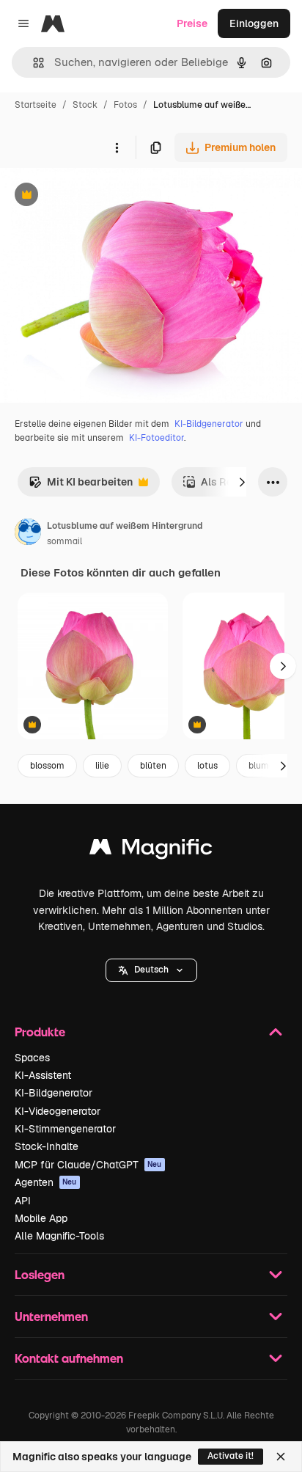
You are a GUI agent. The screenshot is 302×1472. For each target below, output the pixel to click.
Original (93, 196)
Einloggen (254, 23)
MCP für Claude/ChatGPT (88, 1164)
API (23, 1200)
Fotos (125, 105)
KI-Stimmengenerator (65, 1128)
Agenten (46, 1182)
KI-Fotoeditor (156, 438)
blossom (47, 766)
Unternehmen (51, 1316)
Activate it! (230, 1456)
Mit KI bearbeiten (81, 486)
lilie (102, 766)
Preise (192, 23)
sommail (64, 541)
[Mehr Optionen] (116, 147)
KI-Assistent (43, 1075)
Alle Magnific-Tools (59, 1235)
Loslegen (40, 1274)
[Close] (281, 1456)
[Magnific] (151, 850)
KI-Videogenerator (57, 1111)
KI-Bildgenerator (208, 424)
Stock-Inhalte (46, 1146)
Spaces (32, 1057)
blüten (153, 766)
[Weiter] (242, 482)
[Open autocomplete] (32, 62)
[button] (151, 970)
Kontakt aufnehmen (69, 1358)
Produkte (40, 1031)
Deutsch (151, 969)
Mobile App (41, 1218)
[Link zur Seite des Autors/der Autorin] (28, 534)
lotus (207, 766)
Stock (85, 105)
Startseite (35, 105)
